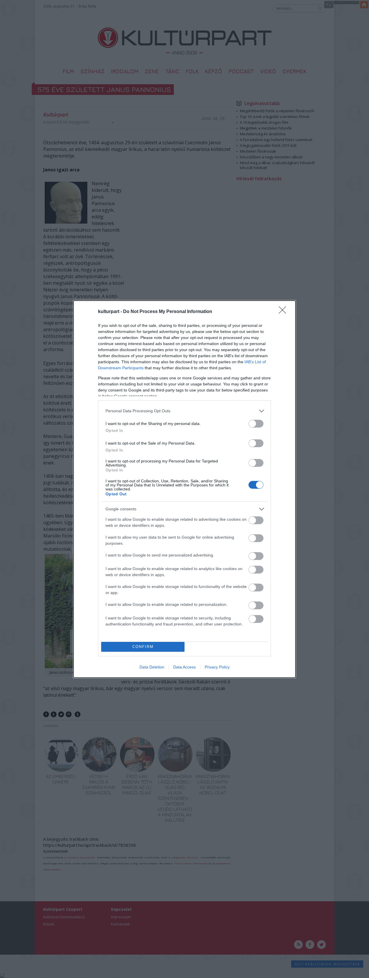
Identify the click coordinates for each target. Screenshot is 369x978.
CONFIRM (143, 646)
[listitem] (184, 411)
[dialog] (184, 489)
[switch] (255, 424)
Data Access (184, 667)
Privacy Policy (217, 667)
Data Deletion (152, 667)
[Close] (284, 311)
